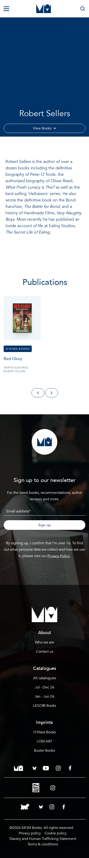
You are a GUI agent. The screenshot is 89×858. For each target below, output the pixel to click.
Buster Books (44, 750)
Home (9, 27)
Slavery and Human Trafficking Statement (42, 838)
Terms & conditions (42, 844)
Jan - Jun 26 (44, 696)
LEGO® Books (44, 705)
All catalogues (44, 678)
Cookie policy (55, 833)
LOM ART (44, 741)
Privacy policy (30, 833)
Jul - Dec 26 (44, 687)
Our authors (26, 27)
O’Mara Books (44, 732)
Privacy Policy (58, 555)
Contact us (44, 651)
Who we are (44, 642)
